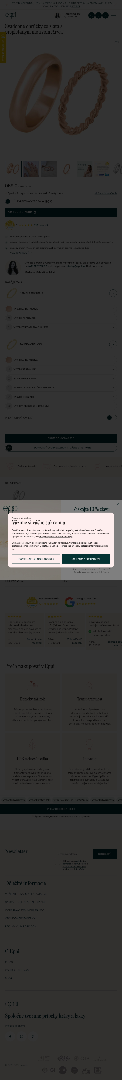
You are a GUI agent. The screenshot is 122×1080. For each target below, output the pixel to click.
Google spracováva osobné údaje (55, 536)
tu (13, 549)
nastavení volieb (50, 546)
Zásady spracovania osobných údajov (91, 572)
